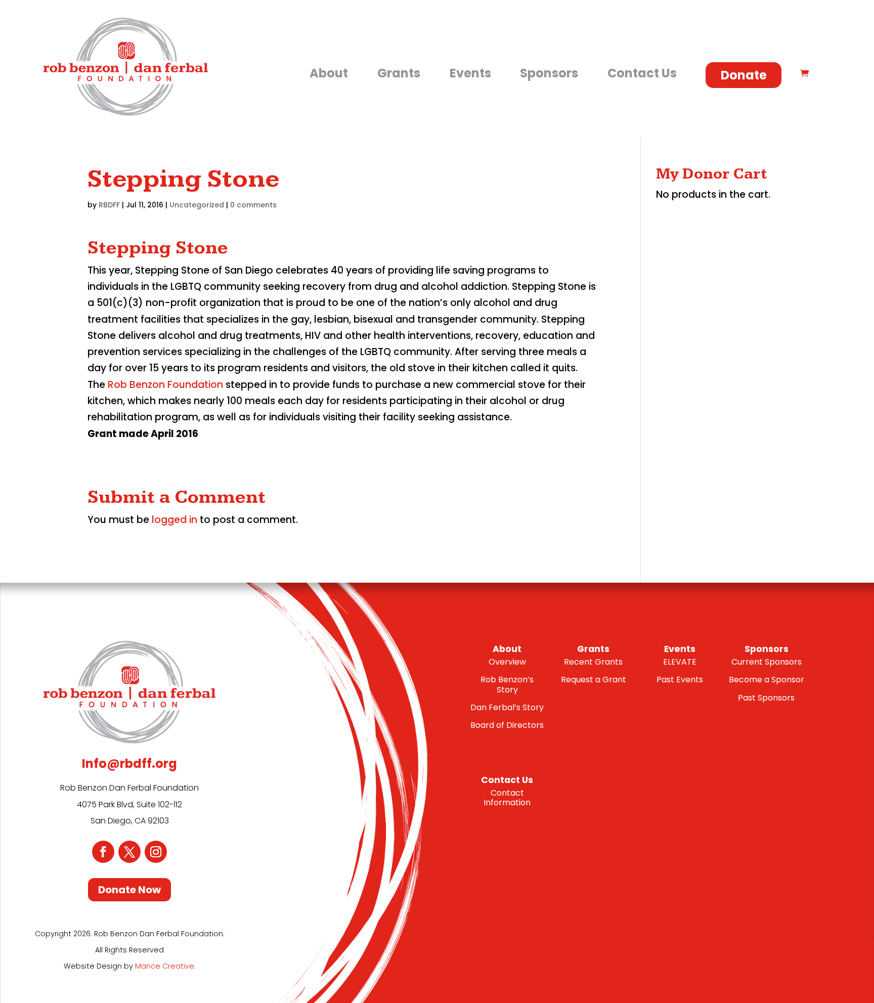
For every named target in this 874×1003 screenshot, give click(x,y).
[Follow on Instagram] (156, 852)
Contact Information (507, 797)
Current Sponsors (766, 662)
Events (470, 73)
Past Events (680, 679)
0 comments (253, 205)
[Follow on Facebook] (103, 852)
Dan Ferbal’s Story (507, 707)
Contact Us (642, 73)
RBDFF (109, 205)
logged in (174, 520)
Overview (507, 662)
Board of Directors (507, 725)
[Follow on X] (129, 852)
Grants (398, 73)
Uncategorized (196, 205)
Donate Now (129, 890)
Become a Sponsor (766, 679)
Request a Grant (593, 679)
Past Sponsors (766, 698)
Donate (744, 75)
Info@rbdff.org (129, 763)
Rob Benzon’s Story (507, 684)
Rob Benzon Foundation (165, 384)
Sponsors (549, 73)
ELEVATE (679, 662)
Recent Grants (593, 662)
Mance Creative (164, 966)
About (329, 73)
